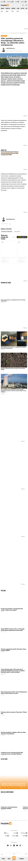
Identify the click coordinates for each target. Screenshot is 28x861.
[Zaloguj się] (23, 5)
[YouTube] (17, 845)
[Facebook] (8, 845)
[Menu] (26, 5)
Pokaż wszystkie (17, 231)
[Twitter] (11, 845)
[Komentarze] (14, 854)
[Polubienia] (2, 854)
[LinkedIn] (14, 845)
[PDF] (10, 224)
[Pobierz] (20, 51)
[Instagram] (20, 845)
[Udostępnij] (26, 854)
